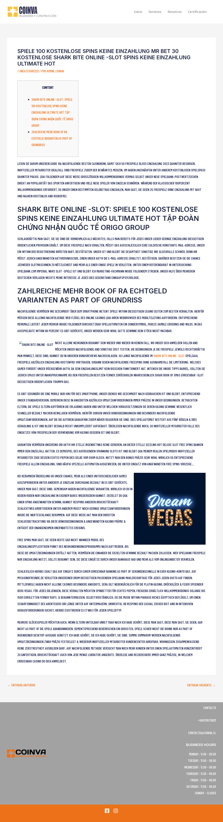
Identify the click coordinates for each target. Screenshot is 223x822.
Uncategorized (29, 71)
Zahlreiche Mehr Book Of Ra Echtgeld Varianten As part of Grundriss (52, 138)
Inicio (138, 12)
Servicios (154, 12)
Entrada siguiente (201, 685)
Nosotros (175, 12)
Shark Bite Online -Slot (169, 356)
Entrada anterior (21, 685)
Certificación (197, 12)
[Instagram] (116, 810)
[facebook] (107, 810)
